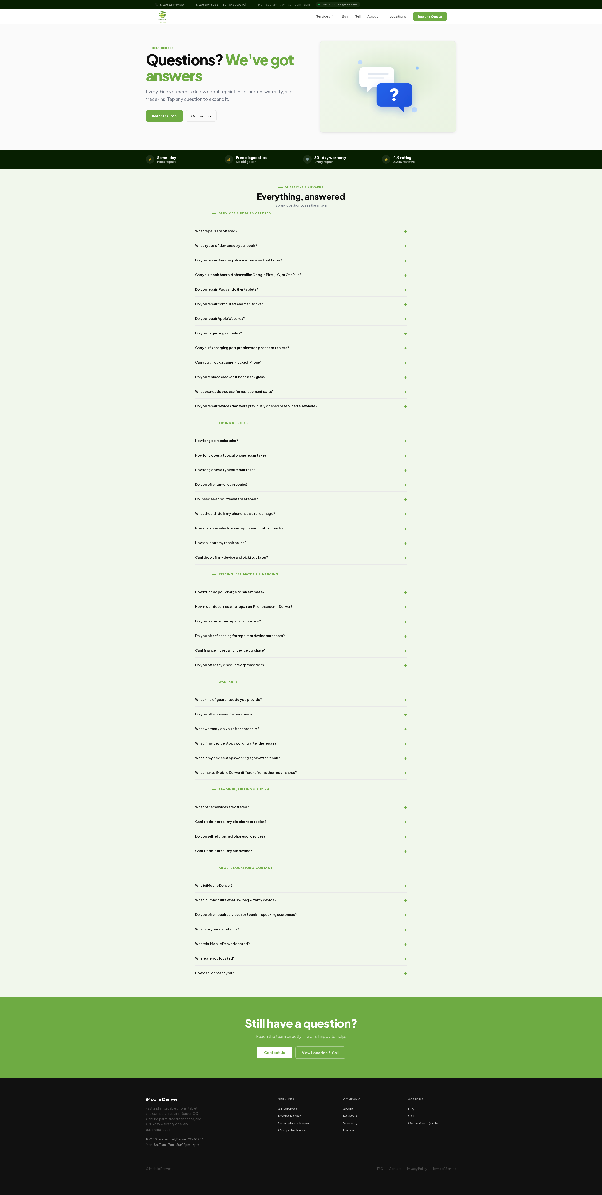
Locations (397, 16)
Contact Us (201, 116)
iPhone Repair (289, 1116)
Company (351, 1099)
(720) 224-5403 (172, 4)
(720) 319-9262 (207, 4)
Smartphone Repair (294, 1123)
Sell (358, 16)
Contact (395, 1169)
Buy (345, 16)
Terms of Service (444, 1169)
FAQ (380, 1169)
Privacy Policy (417, 1169)
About (372, 16)
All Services (287, 1109)
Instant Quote (430, 16)
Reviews (350, 1116)
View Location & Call (320, 1052)
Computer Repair (292, 1130)
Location (350, 1130)
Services (323, 16)
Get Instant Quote (423, 1123)
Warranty (350, 1123)
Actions (416, 1099)
